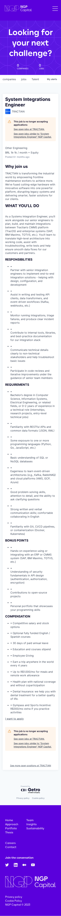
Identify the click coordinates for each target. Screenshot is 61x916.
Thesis (9, 832)
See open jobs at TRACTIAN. (29, 129)
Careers (10, 843)
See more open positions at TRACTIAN (30, 765)
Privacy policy (22, 798)
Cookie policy (38, 798)
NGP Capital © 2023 (17, 904)
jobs (23, 79)
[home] (17, 8)
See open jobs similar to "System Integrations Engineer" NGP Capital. (33, 135)
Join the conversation (19, 857)
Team (30, 820)
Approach (11, 824)
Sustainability (35, 828)
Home (9, 820)
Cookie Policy (13, 900)
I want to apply (14, 718)
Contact (10, 847)
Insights (31, 824)
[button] (55, 8)
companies (9, 79)
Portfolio (11, 828)
